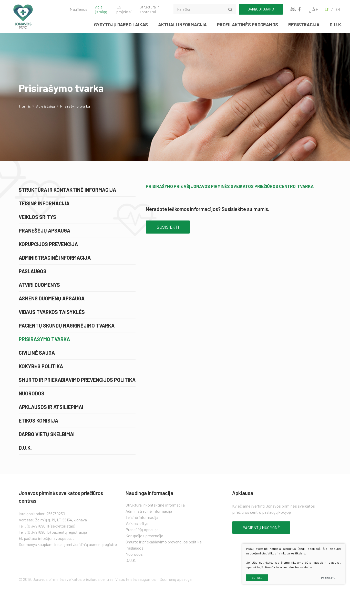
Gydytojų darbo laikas (121, 24)
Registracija (304, 24)
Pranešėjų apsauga (44, 230)
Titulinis (25, 106)
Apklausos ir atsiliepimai (51, 407)
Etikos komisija (38, 420)
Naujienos (78, 9)
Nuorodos (31, 393)
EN (337, 9)
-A (310, 9)
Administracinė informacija (55, 258)
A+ (315, 9)
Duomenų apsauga (176, 579)
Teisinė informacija (44, 203)
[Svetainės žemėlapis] (293, 9)
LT (327, 9)
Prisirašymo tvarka (44, 339)
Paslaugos (32, 271)
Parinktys (328, 577)
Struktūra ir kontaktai (149, 9)
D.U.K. (336, 24)
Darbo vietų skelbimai (47, 434)
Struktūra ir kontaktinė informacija (67, 190)
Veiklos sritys (37, 217)
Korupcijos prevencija (48, 244)
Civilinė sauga (37, 353)
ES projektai (124, 9)
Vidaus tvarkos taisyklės (52, 312)
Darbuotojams (261, 9)
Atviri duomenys (39, 285)
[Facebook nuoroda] (299, 9)
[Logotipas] (32, 16)
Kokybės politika (41, 366)
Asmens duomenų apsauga (52, 298)
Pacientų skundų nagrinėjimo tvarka (67, 325)
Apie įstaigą (101, 9)
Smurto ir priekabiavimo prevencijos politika (77, 380)
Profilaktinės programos (247, 24)
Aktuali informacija (182, 24)
